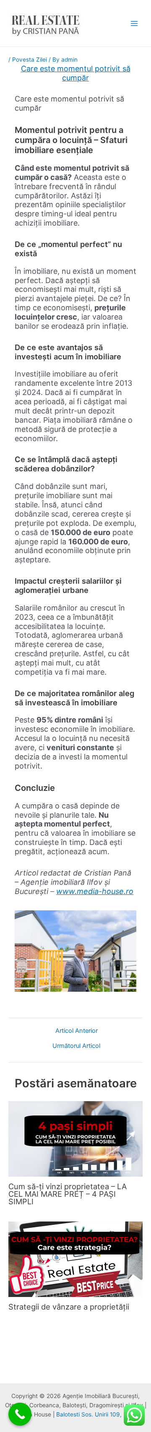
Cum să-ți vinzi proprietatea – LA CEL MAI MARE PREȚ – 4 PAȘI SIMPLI (67, 1194)
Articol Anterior (76, 1031)
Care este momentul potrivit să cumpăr (75, 73)
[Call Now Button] (19, 1414)
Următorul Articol (76, 1046)
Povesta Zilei (29, 59)
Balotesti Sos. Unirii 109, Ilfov (95, 1414)
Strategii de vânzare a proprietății (68, 1306)
